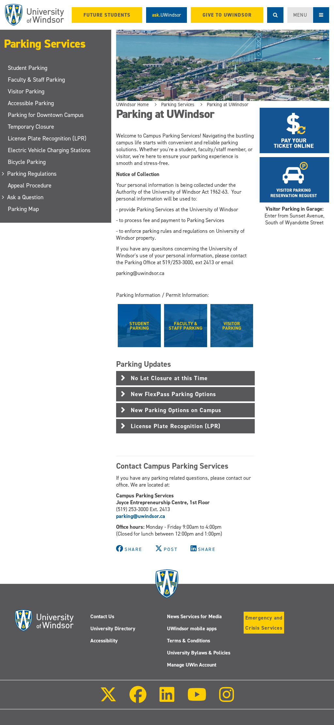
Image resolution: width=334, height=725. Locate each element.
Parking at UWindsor (228, 104)
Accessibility (104, 640)
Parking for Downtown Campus (46, 115)
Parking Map (23, 209)
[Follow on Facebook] (138, 699)
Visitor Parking (26, 91)
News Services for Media (194, 616)
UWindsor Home (132, 104)
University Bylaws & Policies (198, 652)
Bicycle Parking (27, 162)
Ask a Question (25, 197)
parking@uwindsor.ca (140, 516)
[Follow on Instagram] (226, 699)
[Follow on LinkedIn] (166, 699)
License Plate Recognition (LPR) (47, 138)
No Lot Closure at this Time (169, 378)
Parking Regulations (32, 174)
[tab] (185, 378)
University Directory (112, 628)
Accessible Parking (31, 103)
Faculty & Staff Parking (36, 80)
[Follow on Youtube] (196, 699)
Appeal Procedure (30, 185)
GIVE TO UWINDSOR (227, 15)
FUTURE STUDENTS (107, 15)
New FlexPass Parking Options (173, 394)
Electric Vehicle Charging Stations (49, 150)
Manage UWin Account (191, 664)
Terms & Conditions (188, 640)
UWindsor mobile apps (192, 628)
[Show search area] (275, 15)
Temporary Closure (31, 127)
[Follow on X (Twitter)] (108, 699)
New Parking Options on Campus (176, 410)
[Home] (34, 15)
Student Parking (27, 68)
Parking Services (44, 44)
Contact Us (102, 616)
